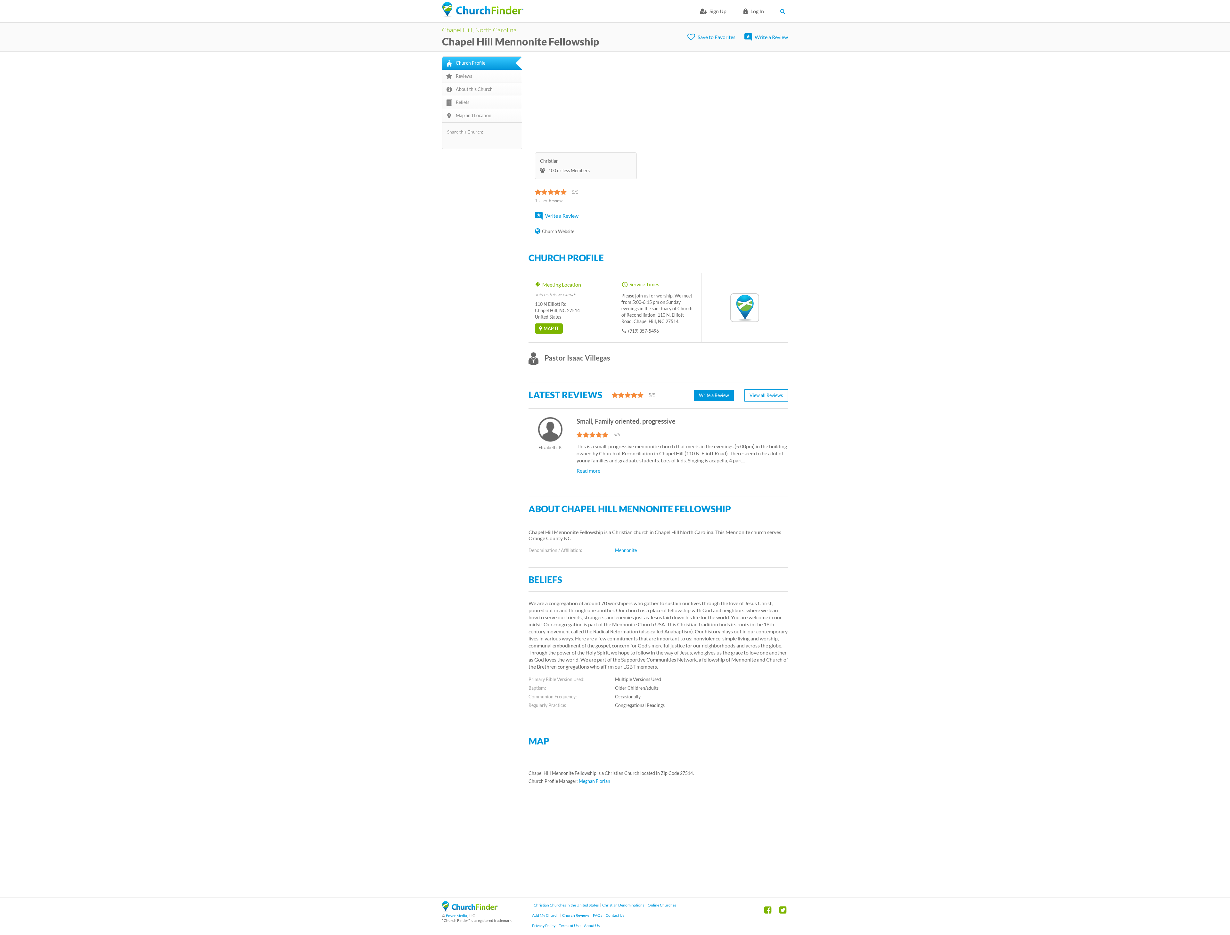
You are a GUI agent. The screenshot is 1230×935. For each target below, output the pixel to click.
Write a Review (771, 37)
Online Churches (662, 905)
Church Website (558, 231)
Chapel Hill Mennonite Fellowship (520, 41)
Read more (588, 471)
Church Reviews (575, 915)
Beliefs (462, 102)
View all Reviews (766, 395)
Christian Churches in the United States (566, 905)
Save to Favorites (716, 37)
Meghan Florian (594, 781)
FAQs (597, 915)
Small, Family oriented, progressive (626, 421)
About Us (592, 925)
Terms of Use (569, 925)
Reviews (464, 76)
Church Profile (470, 63)
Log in (757, 11)
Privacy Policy (543, 925)
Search (784, 11)
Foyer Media (456, 915)
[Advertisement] (658, 101)
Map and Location (473, 115)
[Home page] (482, 10)
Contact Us (615, 915)
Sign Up (717, 11)
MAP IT (551, 328)
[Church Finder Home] (470, 910)
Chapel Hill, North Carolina (479, 30)
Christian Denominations (623, 905)
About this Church (474, 89)
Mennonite (626, 550)
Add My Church (545, 915)
